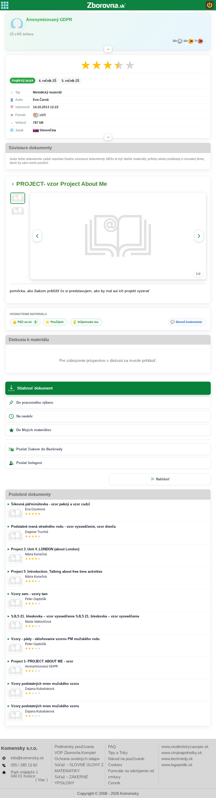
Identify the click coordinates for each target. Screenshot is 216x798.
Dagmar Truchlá (36, 532)
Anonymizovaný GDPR (41, 666)
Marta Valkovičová (38, 622)
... (205, 40)
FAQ (112, 746)
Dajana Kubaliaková (39, 689)
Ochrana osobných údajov (77, 758)
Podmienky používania (74, 746)
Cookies (115, 764)
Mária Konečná (36, 554)
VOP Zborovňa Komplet (75, 752)
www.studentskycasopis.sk (185, 746)
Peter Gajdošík (35, 599)
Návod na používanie (126, 758)
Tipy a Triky (118, 752)
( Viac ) (41, 779)
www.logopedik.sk (177, 764)
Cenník (114, 783)
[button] (108, 49)
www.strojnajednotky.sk (181, 752)
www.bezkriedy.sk (177, 758)
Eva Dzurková (35, 509)
